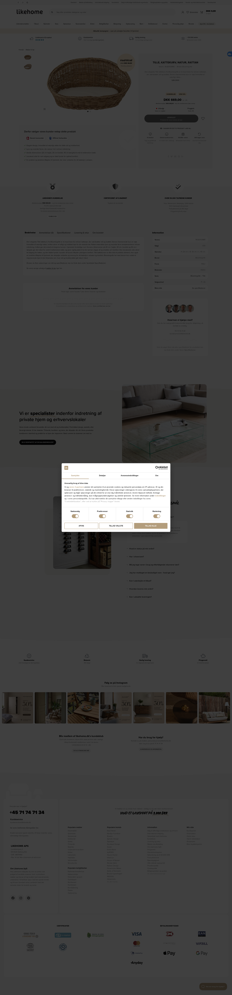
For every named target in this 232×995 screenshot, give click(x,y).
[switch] (102, 516)
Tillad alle (150, 526)
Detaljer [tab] (102, 475)
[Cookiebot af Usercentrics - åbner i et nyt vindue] (157, 468)
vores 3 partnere (76, 487)
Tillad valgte (116, 526)
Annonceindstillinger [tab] (130, 475)
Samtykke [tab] (75, 475)
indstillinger (160, 496)
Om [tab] (156, 475)
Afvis (81, 526)
